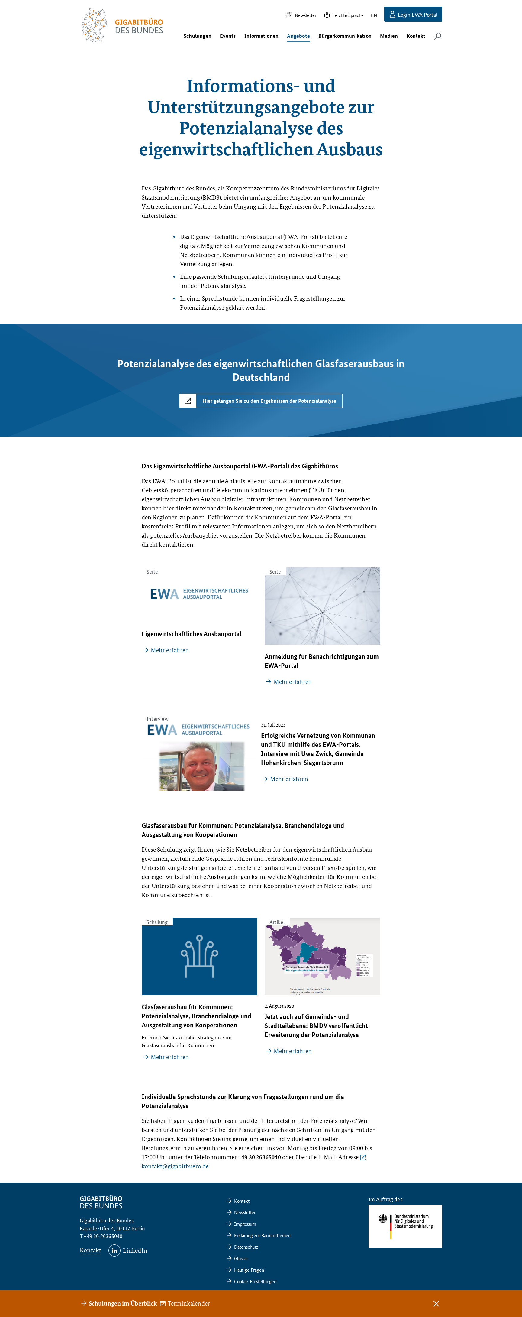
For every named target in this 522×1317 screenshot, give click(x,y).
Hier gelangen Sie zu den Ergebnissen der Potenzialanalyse (269, 400)
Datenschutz (246, 1247)
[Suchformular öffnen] (437, 36)
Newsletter (305, 15)
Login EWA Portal (417, 14)
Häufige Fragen (249, 1270)
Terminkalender (189, 1303)
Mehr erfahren (170, 650)
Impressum (245, 1224)
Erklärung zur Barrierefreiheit (262, 1235)
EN (374, 15)
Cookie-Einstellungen (255, 1281)
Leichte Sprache (348, 15)
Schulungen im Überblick (123, 1303)
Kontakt (90, 1250)
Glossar (241, 1258)
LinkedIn (135, 1250)
